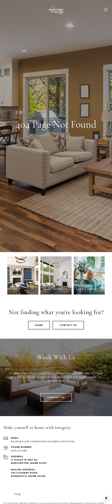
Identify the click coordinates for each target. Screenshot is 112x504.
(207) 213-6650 (19, 451)
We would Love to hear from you (43, 441)
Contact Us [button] (68, 325)
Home (39, 325)
